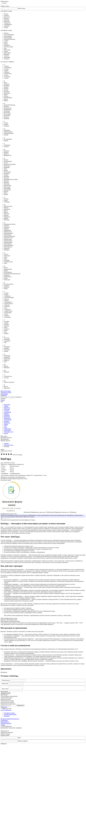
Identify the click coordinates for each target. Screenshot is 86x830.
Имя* (19, 737)
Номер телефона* (23, 741)
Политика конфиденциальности (10, 718)
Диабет (6, 406)
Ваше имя (5, 683)
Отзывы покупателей (10, 714)
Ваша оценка (4, 691)
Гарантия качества (6, 723)
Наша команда (5, 721)
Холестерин (7, 430)
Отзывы (32, 520)
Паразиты (7, 407)
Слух (5, 427)
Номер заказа (6, 680)
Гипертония (7, 428)
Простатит (7, 409)
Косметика (7, 422)
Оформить (4, 743)
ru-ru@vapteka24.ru (6, 710)
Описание (3, 520)
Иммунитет (7, 418)
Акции (3, 400)
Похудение (7, 404)
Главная (6, 443)
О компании (4, 720)
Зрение (6, 424)
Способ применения (12, 520)
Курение (6, 421)
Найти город (21, 8)
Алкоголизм (7, 412)
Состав (20, 520)
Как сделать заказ (6, 391)
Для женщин (7, 419)
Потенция (7, 416)
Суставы (6, 410)
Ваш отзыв (5, 688)
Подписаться (20, 705)
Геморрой (7, 415)
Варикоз (6, 413)
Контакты (7, 716)
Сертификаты (26, 520)
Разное (6, 433)
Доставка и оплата (6, 392)
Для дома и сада (8, 431)
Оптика (3, 725)
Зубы (5, 425)
